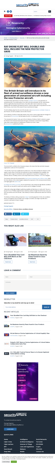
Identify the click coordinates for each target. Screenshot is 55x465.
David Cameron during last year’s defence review (36, 178)
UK (37, 219)
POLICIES (39, 449)
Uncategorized (14, 335)
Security (22, 38)
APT (5, 447)
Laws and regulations (27, 447)
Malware (23, 449)
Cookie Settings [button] (6, 461)
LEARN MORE (10, 429)
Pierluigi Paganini (9, 56)
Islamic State (18, 181)
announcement (9, 124)
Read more (8, 262)
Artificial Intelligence (26, 442)
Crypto (38, 447)
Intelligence (24, 439)
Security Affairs (8, 209)
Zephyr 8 (27, 197)
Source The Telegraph (9, 163)
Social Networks (41, 439)
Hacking (12, 317)
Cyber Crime (8, 442)
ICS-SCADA (39, 444)
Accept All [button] (14, 461)
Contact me (40, 451)
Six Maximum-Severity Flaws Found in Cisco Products (42, 15)
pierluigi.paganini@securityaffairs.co (13, 425)
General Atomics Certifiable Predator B (41, 110)
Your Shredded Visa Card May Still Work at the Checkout (15, 15)
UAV (32, 219)
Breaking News (14, 38)
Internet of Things (26, 444)
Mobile (22, 451)
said (40, 175)
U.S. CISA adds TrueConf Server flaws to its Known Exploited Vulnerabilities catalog (29, 353)
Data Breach (8, 449)
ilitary (7, 219)
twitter (26, 213)
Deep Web (7, 451)
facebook (9, 213)
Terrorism (39, 442)
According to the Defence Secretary (12, 184)
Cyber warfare (8, 444)
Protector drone (14, 219)
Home (5, 38)
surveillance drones (32, 100)
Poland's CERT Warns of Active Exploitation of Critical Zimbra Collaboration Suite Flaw (30, 343)
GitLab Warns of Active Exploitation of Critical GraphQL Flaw (29, 333)
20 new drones (15, 116)
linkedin (17, 213)
